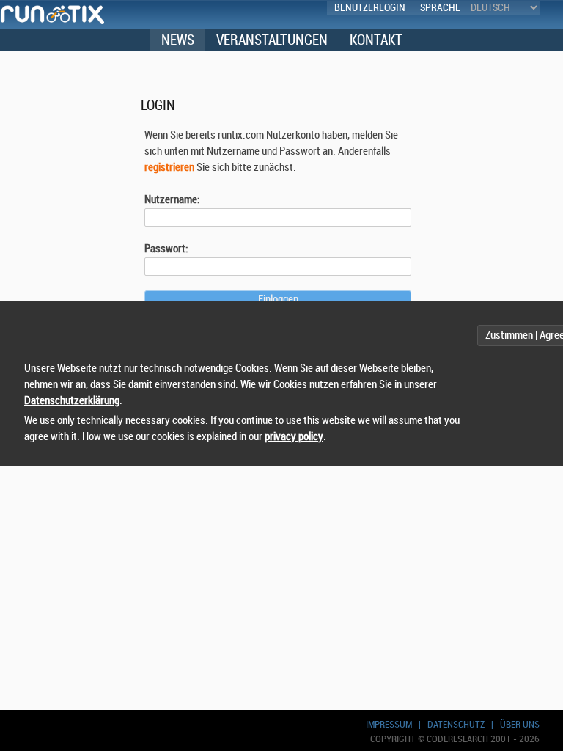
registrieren (169, 167)
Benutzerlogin (369, 7)
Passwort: (166, 249)
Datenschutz (456, 724)
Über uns (520, 724)
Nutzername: (172, 200)
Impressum (389, 724)
